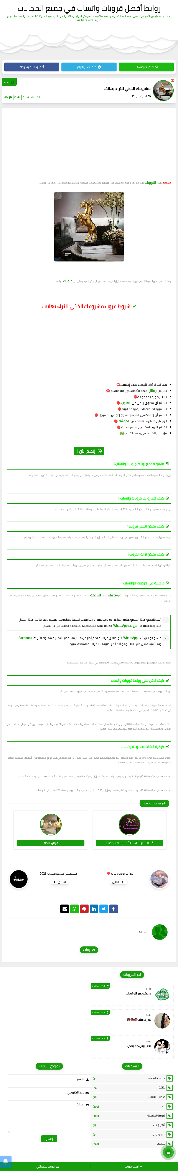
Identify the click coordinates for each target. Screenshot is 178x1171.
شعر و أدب (129, 1125)
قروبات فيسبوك (30, 67)
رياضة (129, 1106)
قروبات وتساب (144, 67)
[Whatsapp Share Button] (74, 909)
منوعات (129, 1143)
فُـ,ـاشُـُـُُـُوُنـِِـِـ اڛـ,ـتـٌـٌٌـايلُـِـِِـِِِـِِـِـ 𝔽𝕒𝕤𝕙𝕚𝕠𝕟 (129, 843)
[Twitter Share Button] (103, 909)
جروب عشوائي (45, 1166)
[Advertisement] (89, 145)
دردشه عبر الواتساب (138, 993)
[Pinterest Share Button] (94, 909)
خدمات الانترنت (129, 1097)
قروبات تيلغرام (87, 67)
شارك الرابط (139, 96)
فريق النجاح (50, 843)
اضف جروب (132, 1166)
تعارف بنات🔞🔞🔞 (139, 1019)
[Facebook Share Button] (113, 909)
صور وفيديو (129, 1134)
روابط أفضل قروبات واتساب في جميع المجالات (89, 8)
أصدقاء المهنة (129, 1078)
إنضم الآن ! (86, 451)
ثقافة (129, 1087)
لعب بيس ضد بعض (139, 1046)
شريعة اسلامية (129, 1115)
